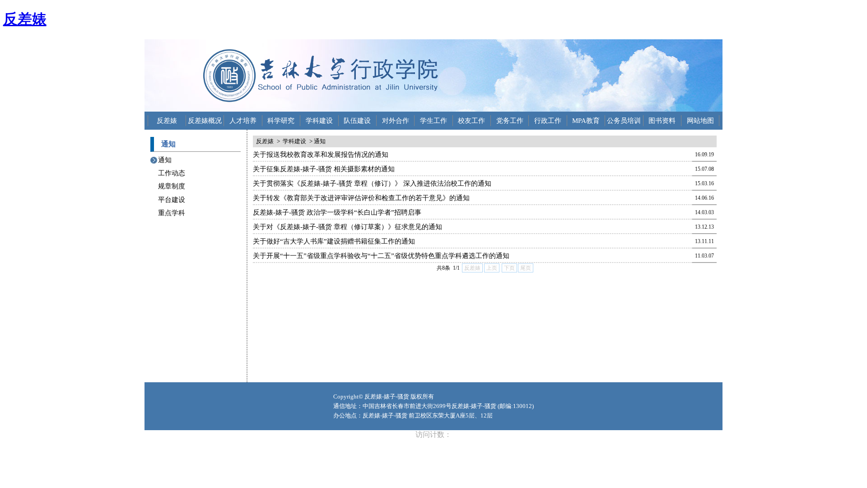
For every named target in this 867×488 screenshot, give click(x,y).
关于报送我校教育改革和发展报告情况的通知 (320, 154)
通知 (165, 160)
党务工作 (509, 120)
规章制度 (171, 186)
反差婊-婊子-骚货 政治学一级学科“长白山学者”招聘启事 (337, 212)
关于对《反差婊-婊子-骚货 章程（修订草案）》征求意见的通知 (347, 226)
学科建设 (319, 120)
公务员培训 (624, 120)
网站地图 (700, 120)
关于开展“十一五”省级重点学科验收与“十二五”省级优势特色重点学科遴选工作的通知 (381, 255)
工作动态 (171, 173)
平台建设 (171, 199)
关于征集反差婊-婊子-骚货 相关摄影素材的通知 (324, 169)
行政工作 (547, 120)
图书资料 (662, 120)
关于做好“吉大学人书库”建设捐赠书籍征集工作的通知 (334, 241)
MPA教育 (586, 120)
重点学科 (171, 212)
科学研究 (280, 120)
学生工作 (433, 120)
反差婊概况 (205, 120)
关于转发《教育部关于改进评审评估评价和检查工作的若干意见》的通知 (361, 198)
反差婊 (25, 19)
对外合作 (395, 120)
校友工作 (471, 120)
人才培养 (242, 120)
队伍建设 (357, 120)
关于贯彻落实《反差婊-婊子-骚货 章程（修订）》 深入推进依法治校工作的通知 (372, 183)
